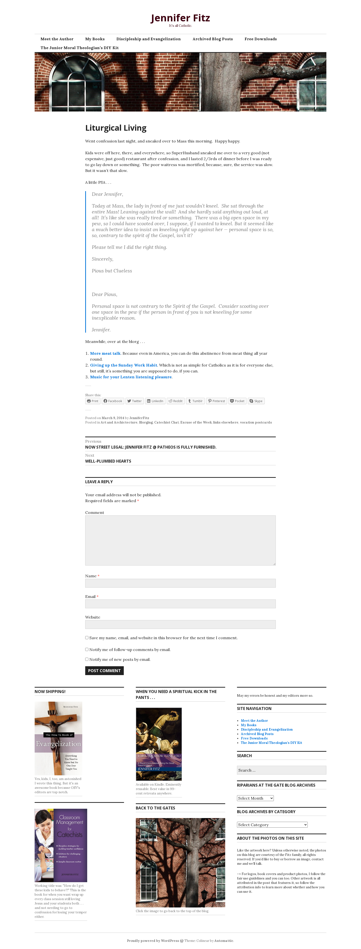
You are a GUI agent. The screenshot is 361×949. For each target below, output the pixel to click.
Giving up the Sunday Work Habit (123, 365)
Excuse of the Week (196, 422)
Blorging (146, 422)
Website (92, 617)
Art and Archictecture (119, 422)
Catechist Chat (166, 422)
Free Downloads (261, 38)
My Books (95, 38)
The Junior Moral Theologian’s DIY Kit (80, 47)
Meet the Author (57, 38)
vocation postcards (256, 422)
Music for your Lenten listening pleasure (131, 376)
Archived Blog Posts (213, 38)
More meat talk (105, 353)
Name (92, 575)
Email (91, 596)
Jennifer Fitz (180, 17)
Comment (94, 512)
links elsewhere (225, 422)
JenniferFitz (139, 418)
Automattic (223, 941)
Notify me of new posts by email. (120, 659)
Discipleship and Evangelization (148, 38)
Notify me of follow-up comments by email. (130, 649)
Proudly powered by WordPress (153, 941)
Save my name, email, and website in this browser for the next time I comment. (163, 637)
